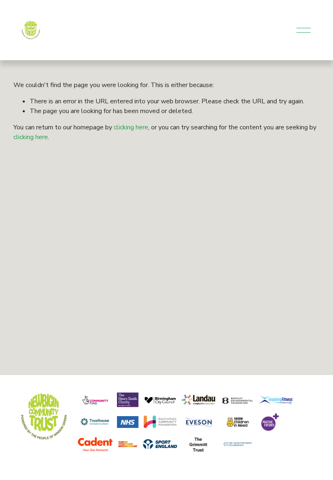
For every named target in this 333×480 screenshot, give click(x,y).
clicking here (131, 127)
